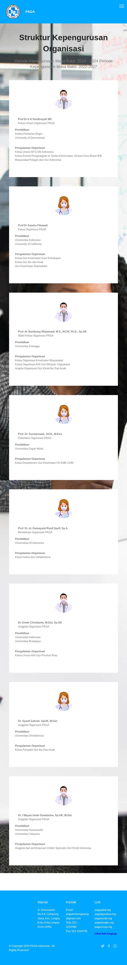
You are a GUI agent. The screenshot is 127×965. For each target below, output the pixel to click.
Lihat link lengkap (106, 933)
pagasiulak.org (103, 918)
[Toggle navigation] (121, 5)
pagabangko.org (104, 922)
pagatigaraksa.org (105, 914)
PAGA (30, 11)
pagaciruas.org (103, 926)
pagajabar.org (103, 909)
